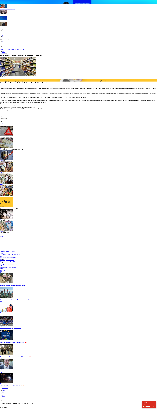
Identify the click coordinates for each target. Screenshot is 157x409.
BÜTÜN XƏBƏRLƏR (3, 49)
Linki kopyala (4, 123)
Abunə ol (1, 236)
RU (2, 37)
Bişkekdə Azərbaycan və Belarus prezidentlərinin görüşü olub (8, 257)
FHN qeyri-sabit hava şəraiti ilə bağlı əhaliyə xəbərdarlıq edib (8, 255)
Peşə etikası (3, 52)
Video (23, 49)
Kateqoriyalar (2, 53)
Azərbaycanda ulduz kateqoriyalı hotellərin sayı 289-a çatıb (8, 267)
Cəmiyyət (10, 49)
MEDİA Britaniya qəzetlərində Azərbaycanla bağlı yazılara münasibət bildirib (10, 254)
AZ (2, 35)
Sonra (153, 406)
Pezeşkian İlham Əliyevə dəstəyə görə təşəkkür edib (7, 260)
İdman (19, 49)
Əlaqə (3, 51)
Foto (22, 49)
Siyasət (8, 49)
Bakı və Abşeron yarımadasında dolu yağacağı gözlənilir (7, 258)
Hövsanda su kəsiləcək (3, 270)
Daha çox (1, 272)
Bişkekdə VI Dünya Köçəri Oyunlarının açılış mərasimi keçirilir (8, 264)
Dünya (20, 49)
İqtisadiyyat (16, 49)
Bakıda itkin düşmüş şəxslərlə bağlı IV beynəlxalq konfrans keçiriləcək (9, 261)
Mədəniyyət (13, 49)
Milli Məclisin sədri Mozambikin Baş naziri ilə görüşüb (7, 251)
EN (2, 36)
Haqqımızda (3, 50)
